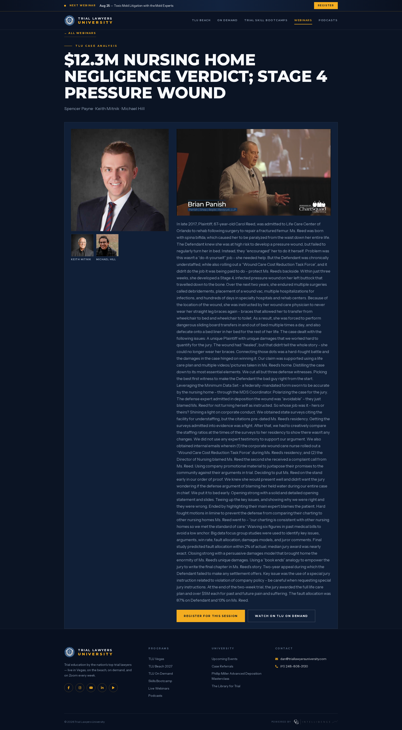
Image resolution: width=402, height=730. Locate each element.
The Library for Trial (226, 686)
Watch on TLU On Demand (281, 616)
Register (326, 5)
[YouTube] (91, 687)
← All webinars (80, 33)
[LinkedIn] (102, 687)
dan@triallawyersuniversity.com (303, 659)
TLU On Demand (160, 673)
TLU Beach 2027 (160, 666)
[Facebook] (68, 687)
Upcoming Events (224, 659)
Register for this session (211, 616)
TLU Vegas (156, 659)
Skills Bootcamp (160, 681)
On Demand (227, 20)
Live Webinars (158, 688)
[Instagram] (79, 687)
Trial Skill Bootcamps (266, 20)
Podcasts (328, 20)
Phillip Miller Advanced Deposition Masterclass (236, 676)
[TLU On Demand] (113, 687)
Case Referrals (222, 666)
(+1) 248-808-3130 (294, 666)
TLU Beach (201, 20)
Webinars (303, 20)
